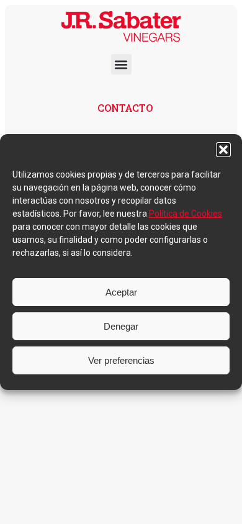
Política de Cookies (185, 214)
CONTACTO (125, 107)
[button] (223, 149)
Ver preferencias (121, 360)
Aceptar (121, 292)
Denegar (121, 326)
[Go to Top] (223, 505)
